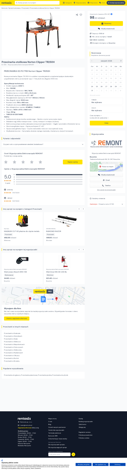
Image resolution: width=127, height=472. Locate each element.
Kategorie (69, 3)
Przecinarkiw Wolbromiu (13, 350)
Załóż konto (82, 424)
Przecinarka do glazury (12, 375)
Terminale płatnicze (54, 433)
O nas (50, 421)
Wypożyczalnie (81, 3)
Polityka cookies (84, 438)
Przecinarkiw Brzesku (12, 361)
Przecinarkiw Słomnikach (13, 336)
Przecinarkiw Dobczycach (13, 347)
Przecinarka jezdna (45, 375)
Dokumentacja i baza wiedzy (57, 439)
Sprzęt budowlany (15, 8)
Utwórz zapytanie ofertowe (16, 318)
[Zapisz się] (73, 454)
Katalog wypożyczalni (86, 421)
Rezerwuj (107, 23)
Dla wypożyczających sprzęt (57, 447)
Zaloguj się (82, 427)
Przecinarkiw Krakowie (12, 333)
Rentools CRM (52, 436)
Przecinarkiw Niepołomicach (14, 344)
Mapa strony (52, 419)
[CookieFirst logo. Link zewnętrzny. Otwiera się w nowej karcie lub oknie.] (2, 460)
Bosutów (112, 43)
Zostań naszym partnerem (57, 427)
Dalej (106, 123)
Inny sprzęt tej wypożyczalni (106, 190)
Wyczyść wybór (95, 95)
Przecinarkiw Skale (11, 339)
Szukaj (81, 419)
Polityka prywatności (85, 435)
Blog (49, 424)
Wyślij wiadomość (108, 29)
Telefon (108, 185)
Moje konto (94, 3)
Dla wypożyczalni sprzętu (56, 444)
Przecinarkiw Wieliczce (12, 342)
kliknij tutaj (28, 428)
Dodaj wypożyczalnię (117, 3)
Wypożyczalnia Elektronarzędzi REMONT (106, 153)
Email (108, 180)
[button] (106, 204)
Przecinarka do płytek (60, 375)
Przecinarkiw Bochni (11, 358)
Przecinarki (25, 8)
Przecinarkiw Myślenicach (13, 353)
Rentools (4, 8)
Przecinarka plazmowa (29, 375)
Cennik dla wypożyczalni (56, 430)
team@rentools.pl (26, 425)
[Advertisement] (43, 395)
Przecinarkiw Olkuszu (12, 355)
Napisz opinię (73, 162)
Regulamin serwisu (85, 432)
